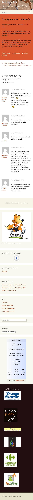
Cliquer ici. (5, 271)
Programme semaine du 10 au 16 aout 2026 (13, 288)
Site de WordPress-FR (8, 311)
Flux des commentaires (8, 308)
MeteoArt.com (19, 380)
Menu (3, 12)
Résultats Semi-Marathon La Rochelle (17, 67)
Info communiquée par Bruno (13, 63)
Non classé (17, 53)
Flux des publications (7, 305)
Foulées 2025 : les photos (9, 290)
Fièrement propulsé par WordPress (11, 496)
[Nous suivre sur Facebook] (16, 258)
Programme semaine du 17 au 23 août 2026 (13, 285)
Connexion (5, 302)
